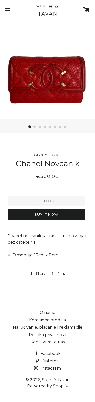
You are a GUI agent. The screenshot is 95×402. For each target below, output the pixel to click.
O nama (47, 312)
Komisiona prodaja (47, 319)
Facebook (50, 353)
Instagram (50, 368)
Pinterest (50, 360)
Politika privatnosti (47, 334)
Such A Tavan (47, 10)
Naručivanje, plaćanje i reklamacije (47, 327)
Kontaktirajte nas (47, 342)
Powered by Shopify (47, 386)
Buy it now (46, 214)
